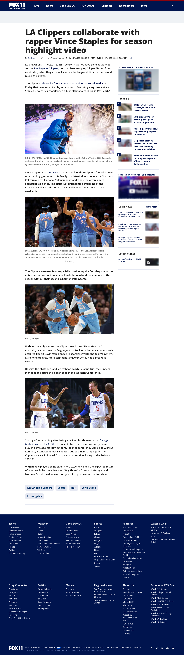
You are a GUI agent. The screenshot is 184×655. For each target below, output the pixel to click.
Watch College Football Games (161, 593)
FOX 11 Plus (128, 623)
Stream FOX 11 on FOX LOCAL (161, 528)
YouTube (13, 598)
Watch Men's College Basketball (160, 608)
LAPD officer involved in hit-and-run (130, 260)
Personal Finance (73, 595)
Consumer (13, 543)
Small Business (72, 592)
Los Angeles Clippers (56, 58)
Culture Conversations (132, 571)
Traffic (40, 530)
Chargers (98, 530)
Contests (126, 589)
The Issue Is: (128, 530)
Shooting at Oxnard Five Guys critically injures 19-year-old (145, 132)
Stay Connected (18, 585)
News (12, 523)
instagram (162, 648)
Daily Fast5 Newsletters (19, 618)
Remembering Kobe (131, 574)
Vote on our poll (73, 543)
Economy (70, 589)
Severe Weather (44, 547)
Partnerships (128, 630)
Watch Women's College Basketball (161, 614)
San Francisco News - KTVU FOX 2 (103, 590)
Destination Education (132, 558)
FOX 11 (42, 58)
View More (151, 206)
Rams (96, 527)
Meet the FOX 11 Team (133, 592)
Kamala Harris (43, 605)
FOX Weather (43, 553)
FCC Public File (129, 608)
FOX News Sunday (17, 553)
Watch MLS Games (159, 622)
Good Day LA (73, 523)
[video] (152, 262)
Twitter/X (13, 605)
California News (16, 530)
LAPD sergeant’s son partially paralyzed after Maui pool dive (143, 120)
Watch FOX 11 (159, 523)
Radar (40, 534)
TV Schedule (128, 595)
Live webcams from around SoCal (163, 540)
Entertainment (15, 540)
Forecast (41, 527)
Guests (69, 527)
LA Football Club (101, 556)
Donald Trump (43, 595)
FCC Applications (130, 611)
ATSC (125, 620)
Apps (153, 536)
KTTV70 (126, 577)
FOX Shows (128, 598)
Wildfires (41, 550)
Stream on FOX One (163, 585)
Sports (61, 487)
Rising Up (127, 564)
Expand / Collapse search (173, 6)
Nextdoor (13, 602)
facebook (151, 648)
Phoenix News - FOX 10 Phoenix (104, 595)
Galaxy (97, 563)
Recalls (12, 547)
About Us (128, 585)
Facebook (13, 589)
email (173, 648)
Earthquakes (42, 540)
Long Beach (53, 172)
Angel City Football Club (104, 559)
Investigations (129, 568)
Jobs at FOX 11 (129, 602)
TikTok (12, 595)
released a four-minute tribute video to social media (72, 83)
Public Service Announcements (130, 616)
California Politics (44, 589)
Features (128, 523)
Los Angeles (34, 496)
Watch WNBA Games (160, 619)
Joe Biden (41, 598)
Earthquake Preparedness (48, 543)
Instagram (13, 592)
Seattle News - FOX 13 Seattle (104, 601)
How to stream (15, 608)
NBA (73, 487)
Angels (97, 543)
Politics (12, 550)
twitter (157, 648)
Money (70, 585)
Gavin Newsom (44, 602)
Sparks (97, 566)
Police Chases (15, 534)
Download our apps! (18, 611)
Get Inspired (128, 561)
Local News (125, 206)
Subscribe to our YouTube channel (136, 174)
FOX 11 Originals (130, 527)
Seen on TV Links (73, 540)
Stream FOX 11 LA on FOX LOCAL (135, 67)
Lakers (97, 534)
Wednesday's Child (131, 537)
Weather (42, 523)
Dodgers (98, 540)
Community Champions (133, 549)
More (144, 5)
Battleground (43, 608)
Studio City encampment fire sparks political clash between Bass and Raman (130, 214)
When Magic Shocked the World (134, 553)
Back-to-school (72, 537)
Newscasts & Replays (160, 533)
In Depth (126, 534)
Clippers (97, 537)
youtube (167, 648)
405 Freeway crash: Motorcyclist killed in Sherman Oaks (144, 108)
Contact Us (127, 627)
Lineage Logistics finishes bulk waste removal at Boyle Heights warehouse (130, 239)
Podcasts (13, 615)
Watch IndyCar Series (160, 604)
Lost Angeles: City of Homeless (131, 544)
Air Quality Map (44, 537)
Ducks (97, 553)
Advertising (127, 605)
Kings (96, 550)
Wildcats (97, 547)
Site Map (126, 633)
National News (15, 537)
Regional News (103, 585)
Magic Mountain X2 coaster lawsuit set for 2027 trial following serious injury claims (130, 227)
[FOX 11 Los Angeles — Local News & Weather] (18, 6)
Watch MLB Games (159, 598)
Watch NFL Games (159, 589)
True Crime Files (130, 540)
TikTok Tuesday (73, 547)
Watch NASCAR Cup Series (162, 601)
